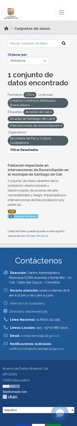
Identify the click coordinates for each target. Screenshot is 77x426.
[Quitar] (33, 95)
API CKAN (10, 374)
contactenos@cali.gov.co (40, 336)
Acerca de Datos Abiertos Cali (25, 368)
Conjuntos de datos (32, 28)
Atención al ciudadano (27, 303)
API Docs (41, 235)
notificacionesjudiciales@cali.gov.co (36, 349)
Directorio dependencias (28, 311)
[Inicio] (6, 28)
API (27, 235)
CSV (12, 211)
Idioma (8, 404)
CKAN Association (16, 380)
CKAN (10, 397)
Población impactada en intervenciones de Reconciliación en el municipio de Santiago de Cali (38, 169)
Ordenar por (17, 54)
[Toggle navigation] (62, 12)
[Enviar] (63, 43)
